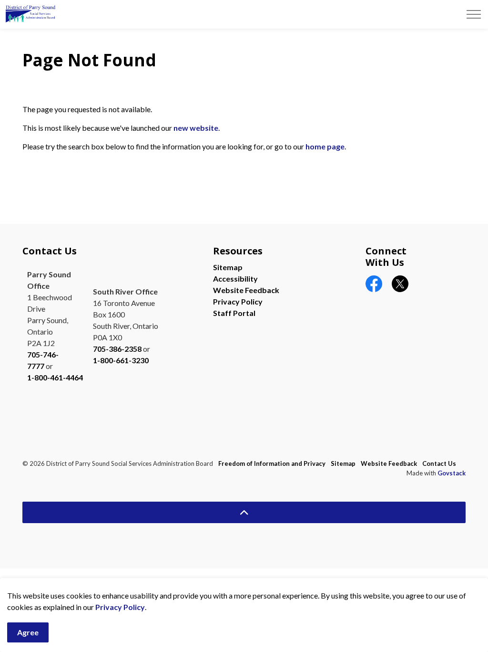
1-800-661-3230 (121, 360)
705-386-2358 (117, 348)
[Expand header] (473, 14)
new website (195, 127)
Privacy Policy (120, 606)
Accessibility (235, 278)
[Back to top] (244, 512)
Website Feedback (246, 289)
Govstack (451, 473)
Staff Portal (234, 312)
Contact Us (439, 463)
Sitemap (228, 267)
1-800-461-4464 (55, 377)
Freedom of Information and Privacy (271, 463)
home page (325, 146)
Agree (28, 632)
